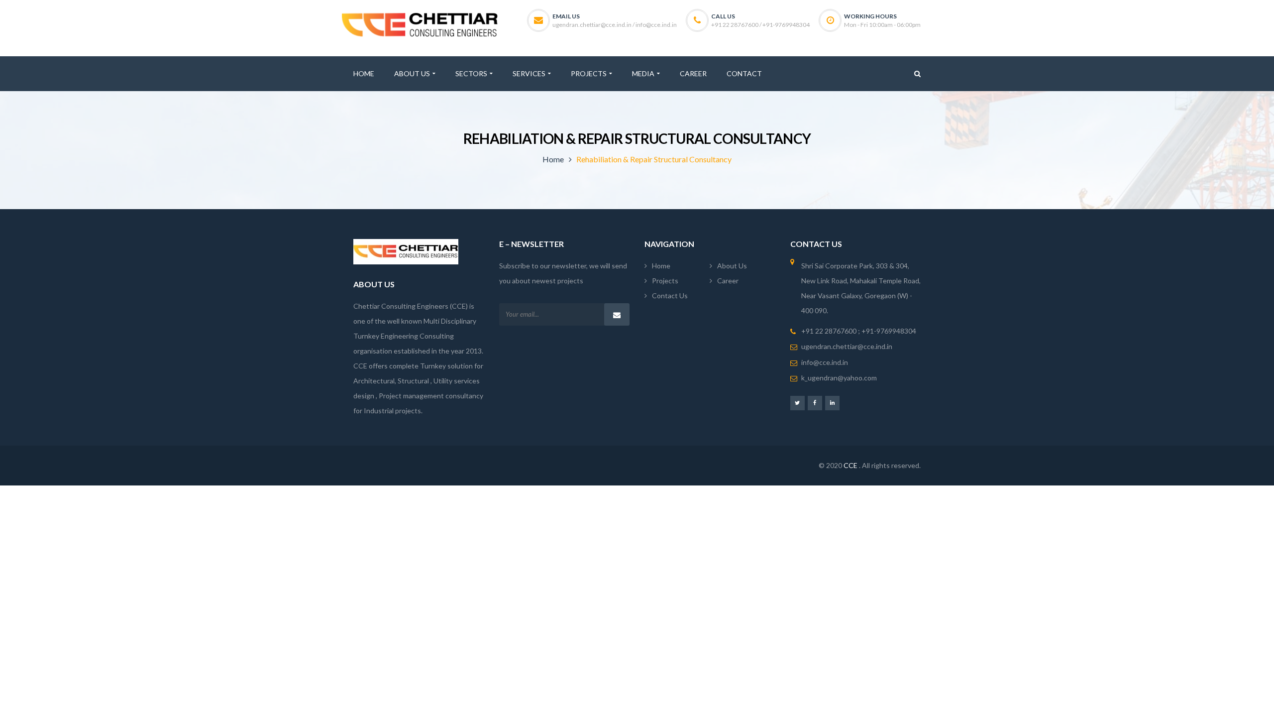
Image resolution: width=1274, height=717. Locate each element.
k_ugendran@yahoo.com (839, 377)
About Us (732, 265)
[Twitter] (797, 402)
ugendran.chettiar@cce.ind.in (846, 346)
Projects (665, 280)
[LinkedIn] (832, 402)
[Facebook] (815, 402)
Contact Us (670, 295)
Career (728, 280)
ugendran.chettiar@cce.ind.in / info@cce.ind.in (614, 24)
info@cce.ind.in (824, 362)
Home (553, 159)
